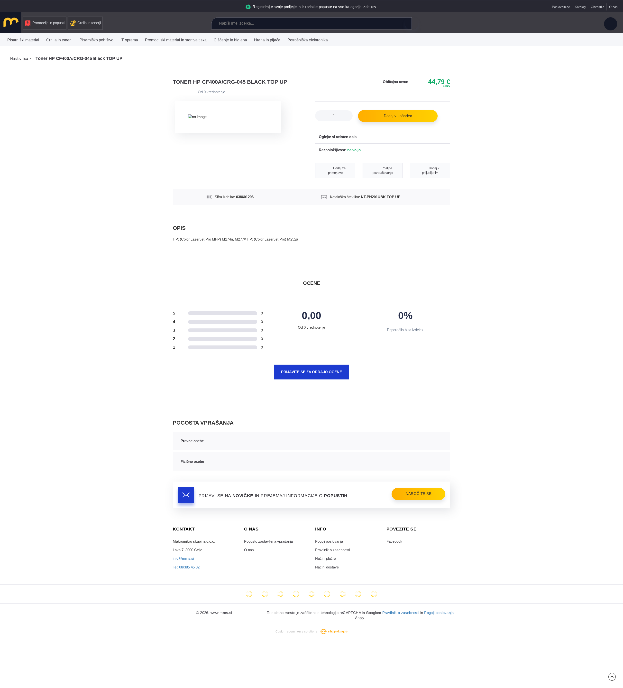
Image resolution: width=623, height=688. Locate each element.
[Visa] (280, 594)
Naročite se (418, 494)
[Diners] (296, 594)
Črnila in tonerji (89, 23)
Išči (411, 23)
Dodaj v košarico (398, 116)
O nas (613, 7)
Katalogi (580, 7)
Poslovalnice (561, 7)
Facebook (394, 541)
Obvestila (597, 7)
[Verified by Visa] (327, 594)
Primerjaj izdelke (558, 23)
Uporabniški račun (610, 23)
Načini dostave (327, 567)
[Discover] (311, 594)
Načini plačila (325, 558)
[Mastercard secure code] (342, 594)
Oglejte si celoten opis (338, 137)
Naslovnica (19, 59)
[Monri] (373, 594)
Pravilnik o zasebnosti (332, 550)
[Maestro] (264, 594)
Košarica (590, 23)
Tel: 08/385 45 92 (186, 567)
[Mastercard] (249, 594)
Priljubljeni (574, 23)
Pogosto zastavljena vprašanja (268, 541)
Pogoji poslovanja (329, 541)
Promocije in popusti (48, 23)
